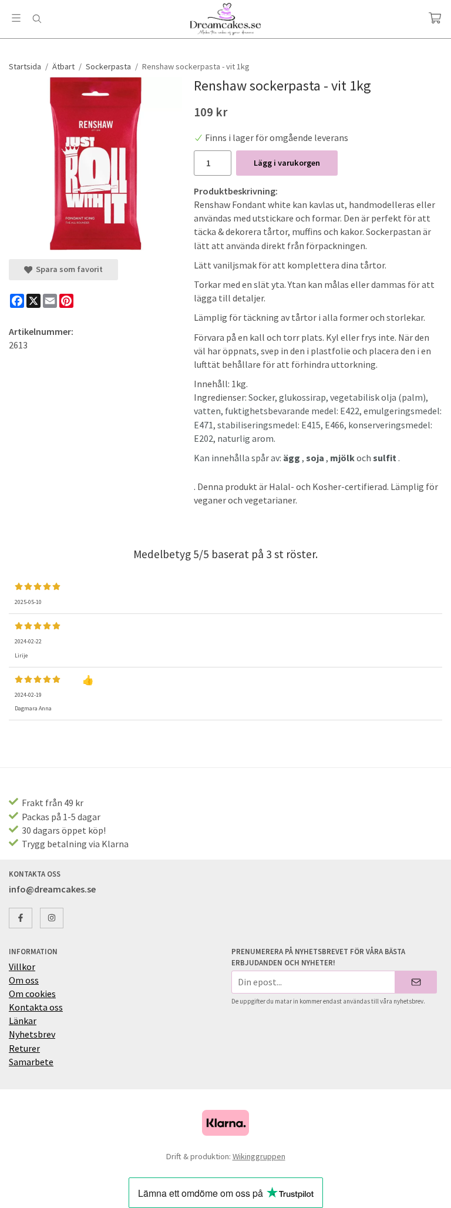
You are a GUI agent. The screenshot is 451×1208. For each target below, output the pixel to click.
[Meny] (16, 18)
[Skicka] (416, 982)
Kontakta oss (36, 1007)
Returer (24, 1048)
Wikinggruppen (259, 1156)
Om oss (24, 980)
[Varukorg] (435, 18)
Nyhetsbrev (32, 1034)
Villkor (22, 966)
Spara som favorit (67, 269)
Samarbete (31, 1062)
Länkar (22, 1020)
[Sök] (36, 19)
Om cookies (32, 993)
